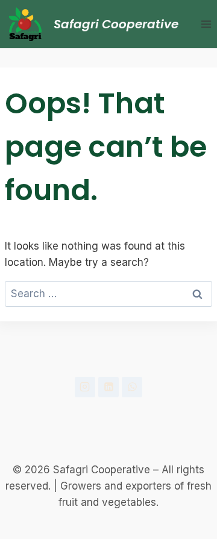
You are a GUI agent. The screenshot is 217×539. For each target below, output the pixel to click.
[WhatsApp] (132, 387)
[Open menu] (206, 23)
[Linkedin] (108, 387)
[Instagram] (85, 387)
